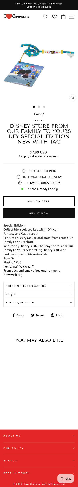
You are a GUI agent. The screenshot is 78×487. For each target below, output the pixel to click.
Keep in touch (16, 473)
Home (38, 114)
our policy (13, 448)
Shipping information (26, 285)
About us (11, 435)
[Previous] (8, 371)
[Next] (26, 371)
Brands (10, 460)
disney (39, 120)
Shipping (24, 156)
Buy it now (39, 213)
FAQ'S (11, 294)
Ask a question (20, 302)
